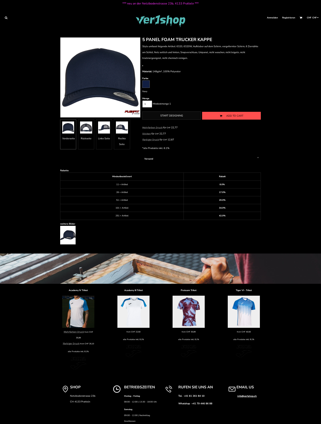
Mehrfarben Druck (152, 127)
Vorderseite (68, 138)
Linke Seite (104, 138)
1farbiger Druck (150, 139)
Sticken (146, 133)
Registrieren (288, 17)
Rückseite (86, 138)
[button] (6, 17)
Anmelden (272, 17)
